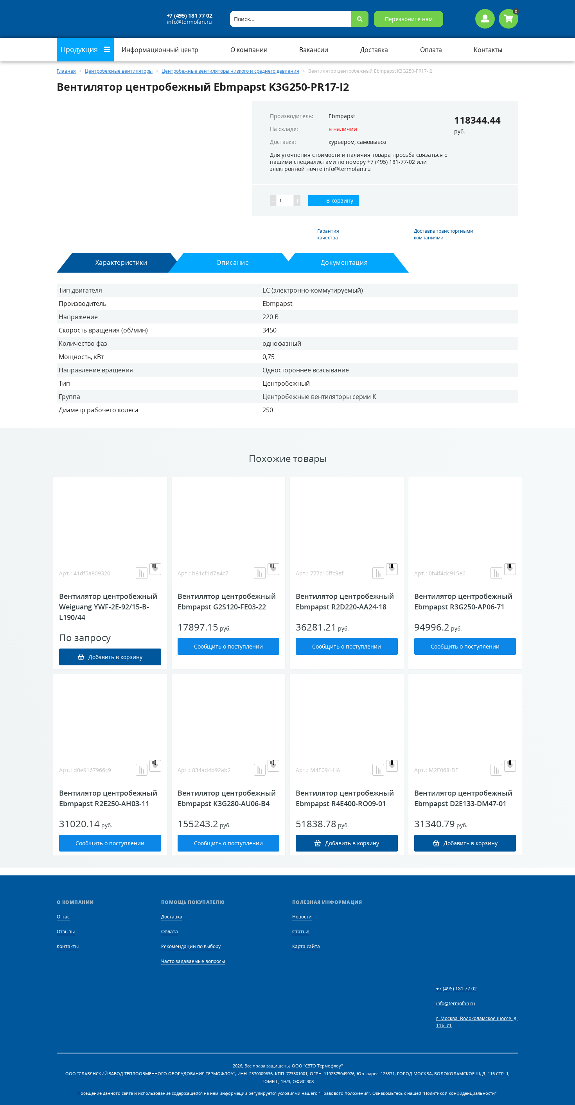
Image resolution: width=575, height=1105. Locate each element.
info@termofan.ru (189, 22)
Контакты (68, 946)
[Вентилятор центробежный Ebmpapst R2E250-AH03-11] (110, 713)
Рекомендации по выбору (191, 946)
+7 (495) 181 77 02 (189, 16)
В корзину (339, 200)
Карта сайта (306, 946)
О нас (63, 916)
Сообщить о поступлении (228, 646)
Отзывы (66, 931)
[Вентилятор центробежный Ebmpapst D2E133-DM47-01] (465, 713)
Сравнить (141, 573)
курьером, (342, 142)
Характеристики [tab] (121, 262)
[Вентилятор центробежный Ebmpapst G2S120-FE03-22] (229, 516)
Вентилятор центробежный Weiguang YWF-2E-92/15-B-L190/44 (108, 606)
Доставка (171, 916)
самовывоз (371, 142)
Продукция (80, 49)
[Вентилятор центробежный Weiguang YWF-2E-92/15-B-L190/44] (110, 516)
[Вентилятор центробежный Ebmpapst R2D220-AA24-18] (347, 516)
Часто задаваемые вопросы (193, 961)
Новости (302, 916)
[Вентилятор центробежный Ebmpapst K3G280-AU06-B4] (229, 713)
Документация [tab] (344, 262)
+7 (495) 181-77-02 (391, 161)
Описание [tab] (232, 262)
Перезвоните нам (409, 19)
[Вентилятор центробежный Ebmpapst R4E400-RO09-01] (347, 713)
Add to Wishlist (155, 569)
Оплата (169, 931)
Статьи (300, 931)
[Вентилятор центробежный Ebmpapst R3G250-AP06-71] (465, 516)
